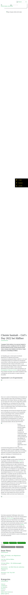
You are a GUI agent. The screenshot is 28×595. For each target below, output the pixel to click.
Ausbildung (3, 585)
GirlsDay (6, 542)
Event (2, 590)
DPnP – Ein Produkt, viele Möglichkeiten (11, 555)
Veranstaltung (21, 542)
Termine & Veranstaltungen (8, 546)
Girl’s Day (20, 461)
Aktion (2, 584)
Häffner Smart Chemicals (6, 592)
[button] (14, 11)
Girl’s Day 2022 (10, 518)
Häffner (22, 524)
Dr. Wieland (3, 587)
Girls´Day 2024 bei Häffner (7, 559)
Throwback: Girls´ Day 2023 (8, 572)
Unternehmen (13, 542)
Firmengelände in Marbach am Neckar (9, 370)
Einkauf (2, 588)
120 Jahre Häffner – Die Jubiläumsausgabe (11, 563)
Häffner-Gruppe (4, 593)
